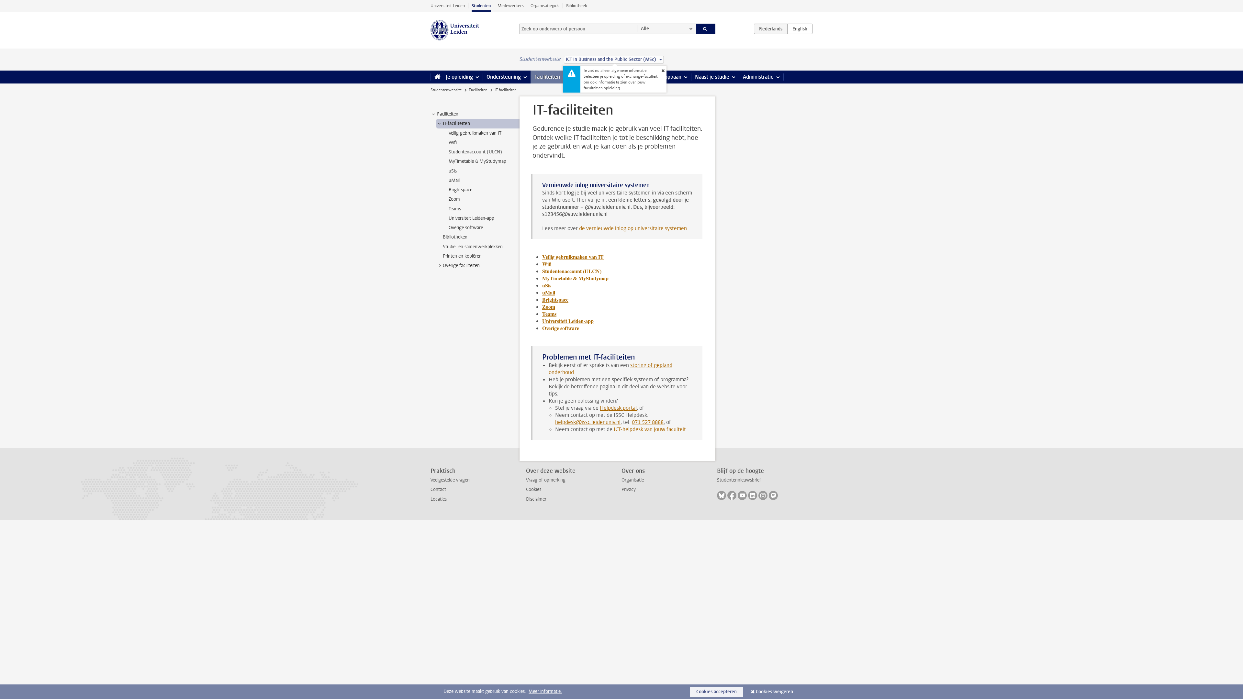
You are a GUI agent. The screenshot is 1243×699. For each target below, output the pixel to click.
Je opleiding (459, 76)
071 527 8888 (648, 422)
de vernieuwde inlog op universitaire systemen (633, 228)
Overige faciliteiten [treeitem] (461, 265)
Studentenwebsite (446, 90)
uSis (546, 285)
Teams (549, 313)
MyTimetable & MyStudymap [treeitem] (477, 161)
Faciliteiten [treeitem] (447, 114)
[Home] (436, 77)
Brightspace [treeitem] (460, 190)
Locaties (439, 499)
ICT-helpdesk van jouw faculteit (650, 429)
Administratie (758, 76)
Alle (645, 29)
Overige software (560, 328)
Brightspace (555, 299)
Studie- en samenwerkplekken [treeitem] (473, 247)
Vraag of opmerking (546, 480)
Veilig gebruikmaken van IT (573, 257)
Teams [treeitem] (455, 209)
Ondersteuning (504, 76)
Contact (438, 489)
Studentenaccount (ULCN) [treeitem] (475, 152)
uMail (548, 292)
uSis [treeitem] (453, 171)
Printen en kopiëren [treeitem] (462, 256)
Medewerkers (511, 5)
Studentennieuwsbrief (739, 480)
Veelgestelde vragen (450, 480)
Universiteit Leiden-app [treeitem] (471, 218)
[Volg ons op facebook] (731, 495)
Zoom (548, 306)
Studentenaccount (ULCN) (571, 271)
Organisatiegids (545, 5)
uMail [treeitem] (454, 180)
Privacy (629, 489)
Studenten (481, 5)
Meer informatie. (545, 691)
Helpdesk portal (618, 408)
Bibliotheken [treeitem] (455, 237)
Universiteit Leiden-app (568, 321)
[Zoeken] (706, 29)
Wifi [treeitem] (453, 142)
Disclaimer (536, 499)
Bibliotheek (576, 5)
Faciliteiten (547, 76)
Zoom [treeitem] (454, 199)
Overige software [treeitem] (466, 228)
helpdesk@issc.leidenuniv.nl (588, 422)
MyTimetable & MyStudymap (575, 278)
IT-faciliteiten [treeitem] (456, 123)
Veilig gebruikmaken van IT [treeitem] (475, 133)
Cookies (533, 489)
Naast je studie (712, 76)
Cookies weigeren (774, 692)
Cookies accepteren (716, 692)
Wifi (547, 264)
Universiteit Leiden (448, 5)
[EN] (799, 29)
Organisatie (633, 480)
